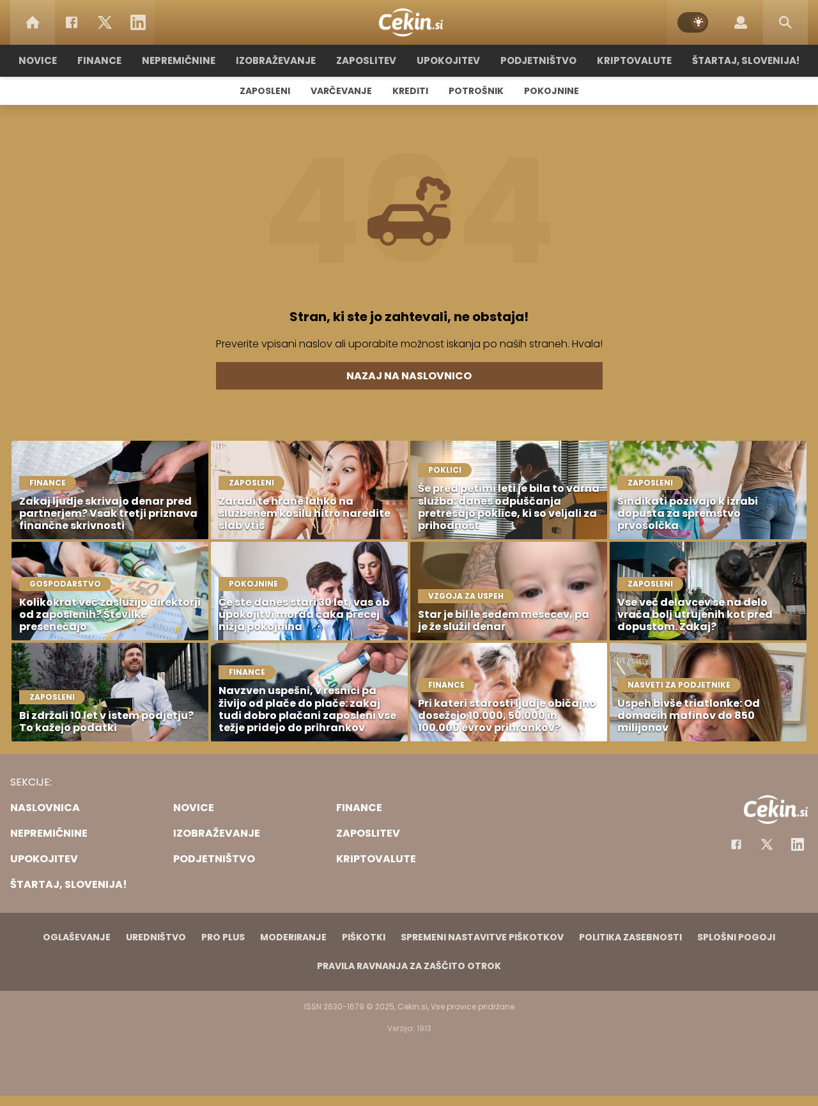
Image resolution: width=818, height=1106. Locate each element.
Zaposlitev (366, 60)
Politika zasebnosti (630, 937)
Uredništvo (156, 937)
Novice (38, 60)
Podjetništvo (538, 60)
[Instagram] (797, 844)
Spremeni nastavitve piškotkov (482, 937)
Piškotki (363, 937)
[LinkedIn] (138, 22)
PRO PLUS (223, 937)
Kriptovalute (634, 60)
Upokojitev (448, 60)
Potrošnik (476, 90)
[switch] (692, 22)
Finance (99, 60)
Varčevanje (341, 90)
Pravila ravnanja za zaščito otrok (409, 966)
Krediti (410, 90)
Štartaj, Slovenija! (745, 60)
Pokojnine (551, 90)
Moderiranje (293, 937)
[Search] (785, 22)
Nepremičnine (178, 60)
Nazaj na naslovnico (409, 375)
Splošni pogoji (736, 937)
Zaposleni (265, 90)
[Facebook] (71, 22)
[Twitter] (104, 22)
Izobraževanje (276, 60)
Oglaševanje (77, 937)
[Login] (740, 22)
